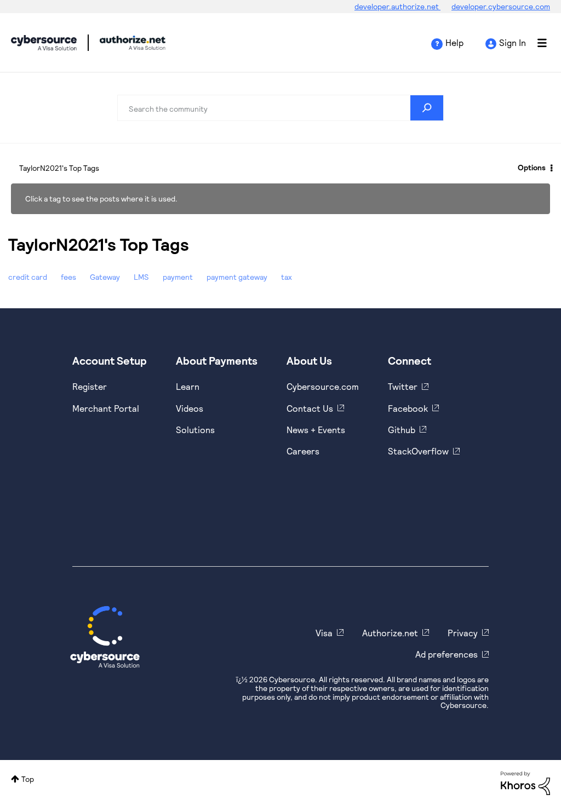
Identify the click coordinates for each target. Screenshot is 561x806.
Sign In (512, 42)
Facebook (408, 408)
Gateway (105, 276)
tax (286, 276)
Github (401, 429)
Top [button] (27, 779)
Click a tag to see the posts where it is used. (101, 198)
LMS (141, 276)
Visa (324, 632)
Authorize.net (390, 632)
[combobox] (280, 108)
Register (89, 386)
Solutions (195, 429)
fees (68, 276)
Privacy (463, 632)
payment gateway (237, 276)
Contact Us (310, 408)
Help (454, 42)
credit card (27, 276)
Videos (189, 408)
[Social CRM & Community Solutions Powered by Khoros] (525, 782)
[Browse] (536, 42)
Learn (187, 386)
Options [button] (532, 167)
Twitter (402, 386)
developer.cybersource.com (500, 6)
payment (178, 276)
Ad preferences (446, 654)
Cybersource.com (323, 386)
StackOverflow (418, 451)
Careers (303, 451)
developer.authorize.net (397, 6)
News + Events (316, 429)
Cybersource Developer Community (44, 42)
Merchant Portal (105, 408)
